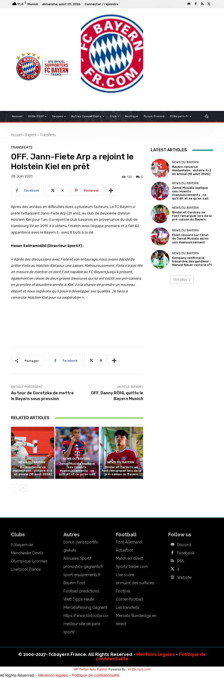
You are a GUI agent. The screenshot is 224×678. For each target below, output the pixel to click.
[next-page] (23, 487)
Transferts (48, 134)
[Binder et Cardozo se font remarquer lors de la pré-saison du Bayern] (121, 453)
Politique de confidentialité (95, 675)
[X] (208, 4)
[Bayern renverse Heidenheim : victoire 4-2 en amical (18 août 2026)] (32, 453)
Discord (184, 545)
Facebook (185, 553)
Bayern (30, 134)
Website (184, 577)
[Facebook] (195, 4)
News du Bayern (32, 462)
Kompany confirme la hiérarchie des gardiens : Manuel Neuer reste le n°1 (192, 261)
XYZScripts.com (139, 669)
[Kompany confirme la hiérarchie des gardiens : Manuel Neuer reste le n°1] (160, 259)
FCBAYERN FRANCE (31, 35)
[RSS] (202, 4)
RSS (180, 561)
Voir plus (180, 279)
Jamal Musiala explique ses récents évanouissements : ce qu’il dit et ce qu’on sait (77, 469)
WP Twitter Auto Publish (90, 669)
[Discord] (189, 4)
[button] (206, 116)
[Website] (172, 577)
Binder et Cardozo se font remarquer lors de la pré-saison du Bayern (121, 470)
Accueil (16, 134)
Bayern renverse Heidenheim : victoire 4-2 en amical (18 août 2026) (32, 470)
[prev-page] (14, 487)
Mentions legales (155, 654)
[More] (111, 190)
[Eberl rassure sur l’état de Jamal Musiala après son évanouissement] (160, 236)
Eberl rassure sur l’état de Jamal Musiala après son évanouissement (190, 238)
